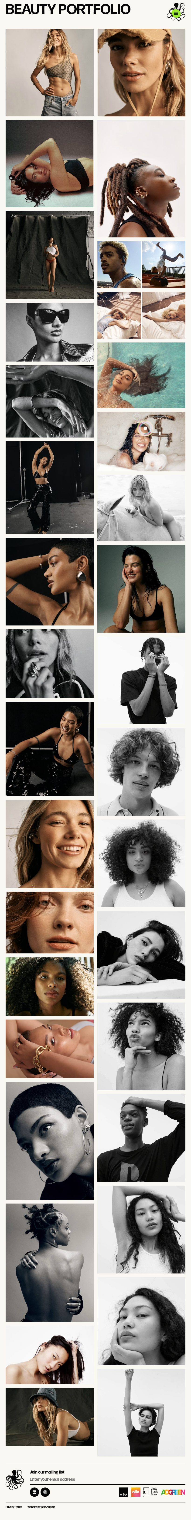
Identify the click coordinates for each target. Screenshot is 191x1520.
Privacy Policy (14, 1507)
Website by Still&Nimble (41, 1507)
